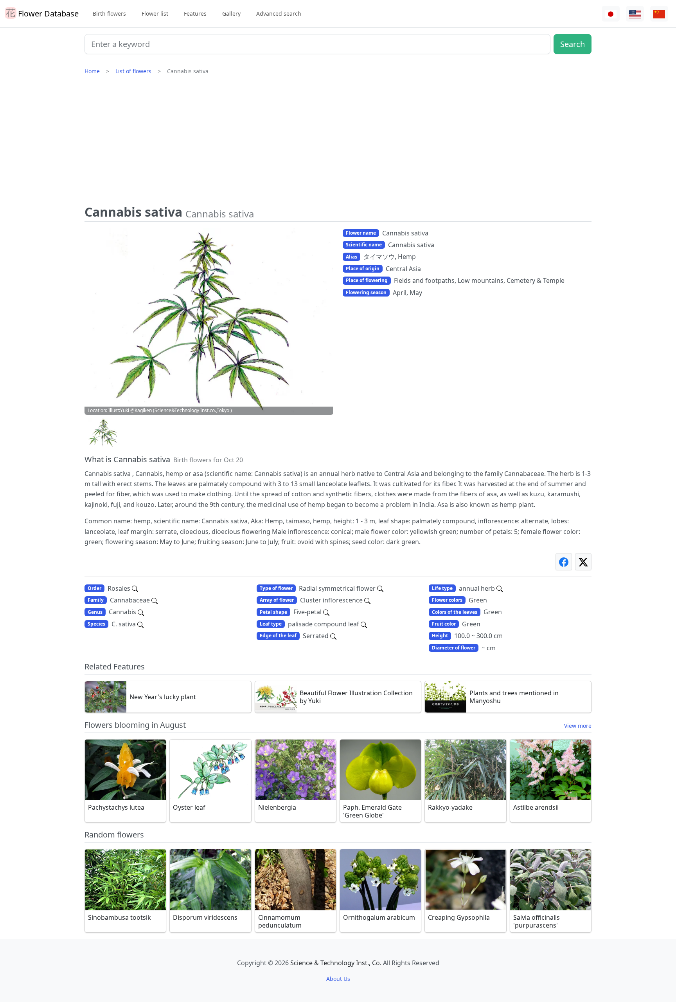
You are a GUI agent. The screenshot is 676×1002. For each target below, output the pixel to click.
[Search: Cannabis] (141, 612)
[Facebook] (564, 561)
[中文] (659, 14)
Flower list (155, 13)
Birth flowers (109, 13)
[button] (104, 432)
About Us (338, 978)
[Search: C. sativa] (140, 624)
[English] (635, 14)
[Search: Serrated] (333, 636)
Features (195, 13)
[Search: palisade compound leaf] (364, 624)
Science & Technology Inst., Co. (335, 963)
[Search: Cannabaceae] (154, 600)
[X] (583, 561)
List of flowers (133, 71)
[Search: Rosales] (135, 588)
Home (92, 71)
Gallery (231, 13)
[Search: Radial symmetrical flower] (380, 588)
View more (578, 725)
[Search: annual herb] (499, 588)
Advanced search (278, 13)
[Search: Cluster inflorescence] (367, 600)
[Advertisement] (338, 143)
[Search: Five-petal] (326, 612)
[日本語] (611, 14)
